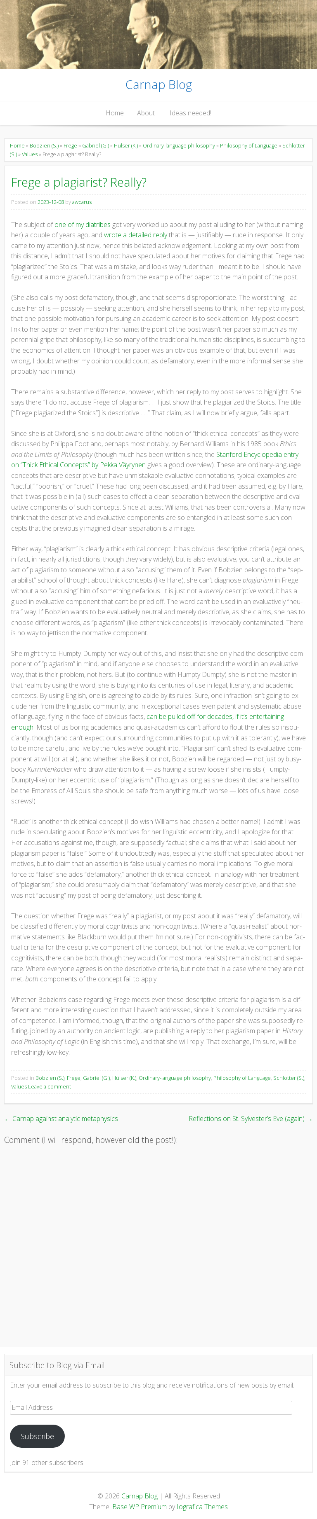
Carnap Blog (158, 84)
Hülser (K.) (126, 145)
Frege (70, 145)
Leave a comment (49, 1086)
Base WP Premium (139, 1506)
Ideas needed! (190, 112)
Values (30, 154)
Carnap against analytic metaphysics (61, 1118)
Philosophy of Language (248, 145)
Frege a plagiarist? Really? (79, 182)
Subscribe (37, 1436)
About (146, 112)
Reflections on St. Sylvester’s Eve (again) (251, 1118)
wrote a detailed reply (135, 234)
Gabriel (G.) (95, 145)
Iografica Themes (202, 1506)
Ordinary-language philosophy (179, 145)
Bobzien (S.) (44, 145)
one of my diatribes (82, 224)
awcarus (82, 202)
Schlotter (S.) (288, 1077)
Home (115, 112)
